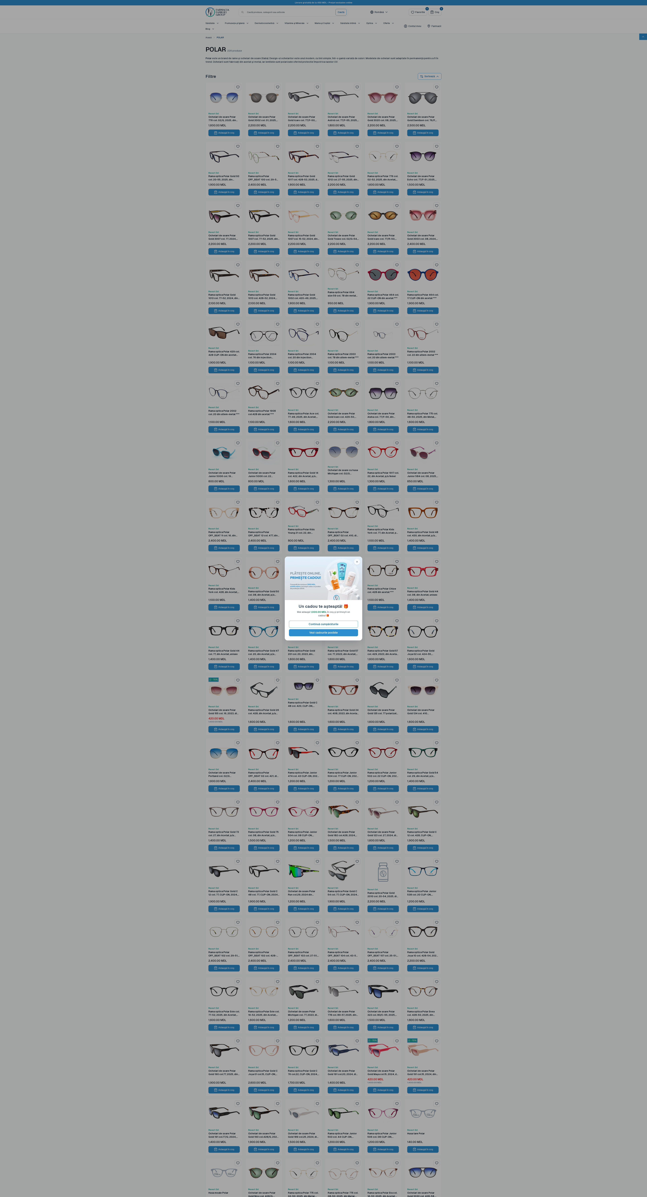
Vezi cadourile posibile (323, 632)
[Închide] (357, 562)
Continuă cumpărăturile (323, 624)
